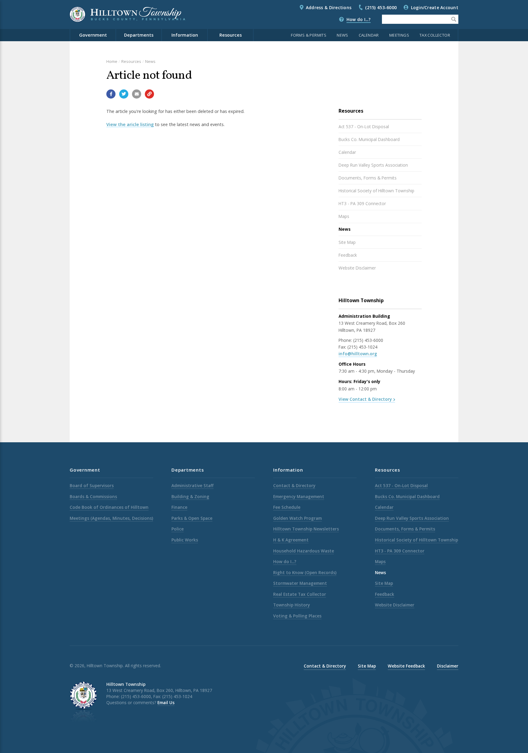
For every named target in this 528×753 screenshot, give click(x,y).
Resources (230, 35)
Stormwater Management (300, 583)
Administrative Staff (192, 485)
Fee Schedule (286, 507)
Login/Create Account (434, 7)
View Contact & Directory (365, 399)
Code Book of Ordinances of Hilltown (109, 507)
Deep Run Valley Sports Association (373, 165)
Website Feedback (406, 666)
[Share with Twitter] (123, 94)
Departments (138, 35)
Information (184, 35)
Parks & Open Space (191, 518)
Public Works (184, 540)
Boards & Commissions (93, 496)
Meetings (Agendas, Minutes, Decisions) (111, 518)
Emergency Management (298, 496)
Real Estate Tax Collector (299, 594)
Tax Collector (435, 35)
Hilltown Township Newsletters (306, 529)
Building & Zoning (190, 496)
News (342, 35)
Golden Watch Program (297, 518)
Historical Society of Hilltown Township (376, 191)
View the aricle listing (130, 124)
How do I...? (358, 19)
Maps (344, 216)
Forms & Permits (308, 35)
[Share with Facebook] (111, 94)
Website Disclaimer (357, 268)
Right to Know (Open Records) (304, 572)
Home (111, 61)
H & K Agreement (291, 540)
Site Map (347, 242)
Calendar (369, 35)
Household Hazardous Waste (303, 551)
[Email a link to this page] (136, 94)
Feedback (348, 255)
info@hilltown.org (358, 354)
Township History (291, 605)
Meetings (399, 35)
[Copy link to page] (149, 94)
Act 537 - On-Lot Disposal (364, 126)
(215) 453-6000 (381, 7)
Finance (179, 507)
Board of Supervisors (92, 485)
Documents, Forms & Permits (368, 178)
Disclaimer (447, 666)
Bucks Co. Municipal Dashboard (369, 139)
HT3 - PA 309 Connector (362, 203)
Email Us (165, 702)
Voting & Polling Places (297, 616)
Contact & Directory (294, 485)
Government (93, 35)
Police (177, 529)
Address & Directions (328, 7)
